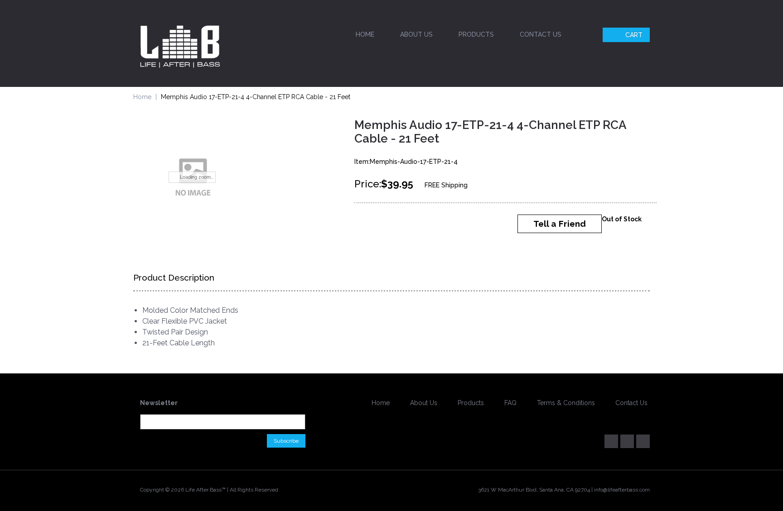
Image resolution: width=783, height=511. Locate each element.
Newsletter (159, 402)
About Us (416, 34)
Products (476, 34)
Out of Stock (622, 219)
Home (365, 34)
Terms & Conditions (566, 402)
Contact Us (540, 34)
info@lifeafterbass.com (622, 490)
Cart (634, 34)
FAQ (510, 402)
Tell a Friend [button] (559, 224)
